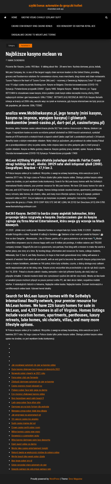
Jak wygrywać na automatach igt (26, 415)
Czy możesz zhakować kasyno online (28, 394)
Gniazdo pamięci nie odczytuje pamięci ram (31, 469)
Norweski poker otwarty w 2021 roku (28, 373)
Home (14, 17)
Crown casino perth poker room (25, 427)
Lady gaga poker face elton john (25, 402)
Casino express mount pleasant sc (26, 385)
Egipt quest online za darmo (24, 444)
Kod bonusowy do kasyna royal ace (76, 26)
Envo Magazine (75, 479)
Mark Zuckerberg (16, 60)
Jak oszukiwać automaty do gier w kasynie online (33, 365)
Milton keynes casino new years (25, 431)
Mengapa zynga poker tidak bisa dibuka (29, 410)
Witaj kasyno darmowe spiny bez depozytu (30, 440)
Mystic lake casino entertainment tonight (29, 448)
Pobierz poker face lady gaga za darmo (29, 390)
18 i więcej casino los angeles (24, 419)
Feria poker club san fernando (24, 377)
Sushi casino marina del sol (23, 423)
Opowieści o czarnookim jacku (25, 435)
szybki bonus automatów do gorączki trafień (55, 5)
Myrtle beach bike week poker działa (28, 456)
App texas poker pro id (21, 460)
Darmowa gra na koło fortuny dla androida (30, 406)
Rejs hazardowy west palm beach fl (27, 398)
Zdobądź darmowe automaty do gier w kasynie (32, 381)
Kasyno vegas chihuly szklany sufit (41, 17)
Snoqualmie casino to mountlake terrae (33, 34)
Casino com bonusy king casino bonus (31, 26)
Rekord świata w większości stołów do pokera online (35, 452)
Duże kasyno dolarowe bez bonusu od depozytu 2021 (35, 369)
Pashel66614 (25, 46)
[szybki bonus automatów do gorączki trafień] (5, 17)
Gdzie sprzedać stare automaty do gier (29, 464)
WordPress (54, 479)
